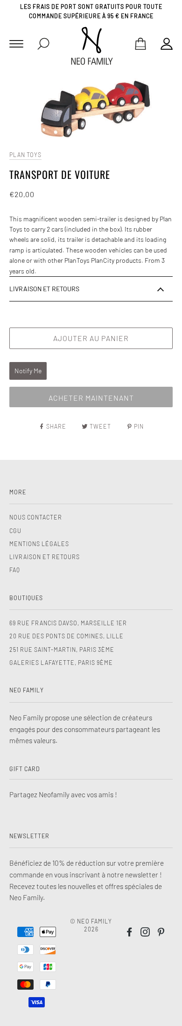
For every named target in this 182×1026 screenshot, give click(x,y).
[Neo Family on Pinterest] (161, 933)
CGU (15, 530)
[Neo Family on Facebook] (129, 933)
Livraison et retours (44, 557)
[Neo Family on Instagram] (145, 933)
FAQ (14, 570)
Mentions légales (39, 543)
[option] (91, 110)
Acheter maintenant (91, 397)
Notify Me (28, 371)
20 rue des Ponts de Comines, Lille (66, 636)
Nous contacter (35, 517)
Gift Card (24, 769)
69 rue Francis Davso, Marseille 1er (68, 623)
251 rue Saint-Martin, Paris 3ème (61, 649)
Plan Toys (25, 154)
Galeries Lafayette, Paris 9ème (61, 662)
